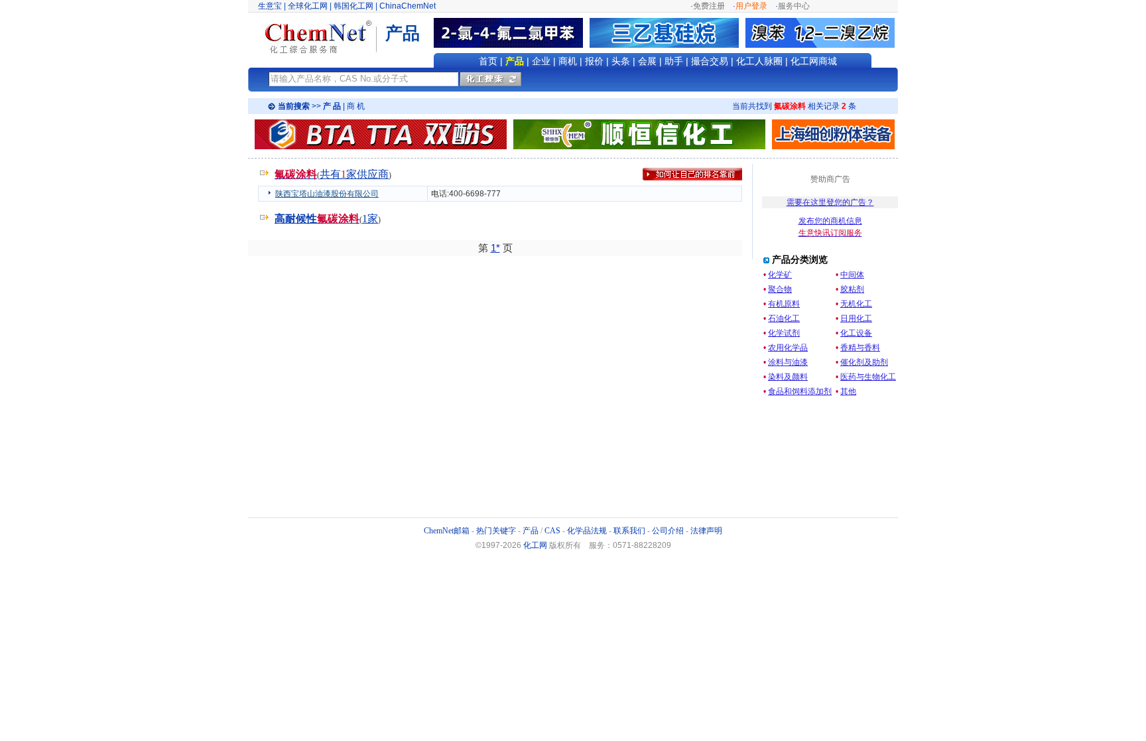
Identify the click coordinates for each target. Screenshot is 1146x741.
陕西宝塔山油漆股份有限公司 (327, 193)
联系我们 (629, 530)
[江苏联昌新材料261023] (512, 32)
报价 (594, 61)
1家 (370, 218)
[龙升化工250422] (820, 32)
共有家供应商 (354, 174)
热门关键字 (496, 530)
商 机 (356, 106)
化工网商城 (814, 61)
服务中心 (794, 6)
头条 (620, 61)
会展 (647, 61)
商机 (567, 61)
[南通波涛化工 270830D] (381, 134)
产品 (514, 61)
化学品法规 (587, 530)
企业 (541, 61)
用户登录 (751, 6)
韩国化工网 (353, 6)
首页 (488, 61)
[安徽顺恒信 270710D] (639, 146)
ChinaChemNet (407, 6)
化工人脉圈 (759, 61)
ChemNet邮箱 (447, 530)
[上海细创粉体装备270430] (833, 146)
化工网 (535, 545)
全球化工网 (308, 6)
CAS (552, 530)
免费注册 (709, 6)
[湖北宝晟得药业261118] (667, 32)
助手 (674, 61)
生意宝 (270, 6)
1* (495, 247)
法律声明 (706, 530)
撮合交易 (709, 61)
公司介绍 (668, 530)
